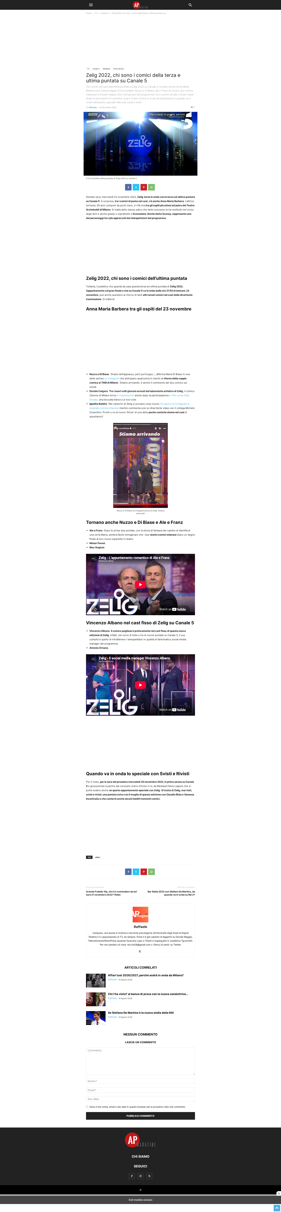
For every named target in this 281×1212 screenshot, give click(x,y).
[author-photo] (140, 922)
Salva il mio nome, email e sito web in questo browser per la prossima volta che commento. (137, 1106)
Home (88, 13)
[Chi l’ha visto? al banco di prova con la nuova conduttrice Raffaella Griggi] (96, 999)
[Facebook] (128, 187)
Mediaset (106, 69)
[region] (140, 42)
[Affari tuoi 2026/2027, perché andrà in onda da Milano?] (96, 981)
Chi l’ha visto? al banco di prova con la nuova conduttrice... (148, 994)
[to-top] (277, 1206)
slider (97, 857)
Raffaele (93, 107)
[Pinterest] (143, 187)
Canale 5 (104, 13)
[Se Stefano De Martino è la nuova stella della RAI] (96, 1018)
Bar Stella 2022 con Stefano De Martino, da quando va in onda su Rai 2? (171, 893)
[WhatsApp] (151, 187)
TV (96, 13)
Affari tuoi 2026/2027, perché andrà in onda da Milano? (146, 975)
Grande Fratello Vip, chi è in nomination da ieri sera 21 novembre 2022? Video (111, 893)
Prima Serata (119, 69)
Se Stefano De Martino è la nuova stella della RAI (141, 1012)
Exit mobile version (140, 1199)
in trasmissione (125, 395)
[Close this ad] (278, 1193)
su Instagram (111, 378)
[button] (91, 5)
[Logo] (140, 1146)
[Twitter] (136, 187)
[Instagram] (140, 1176)
